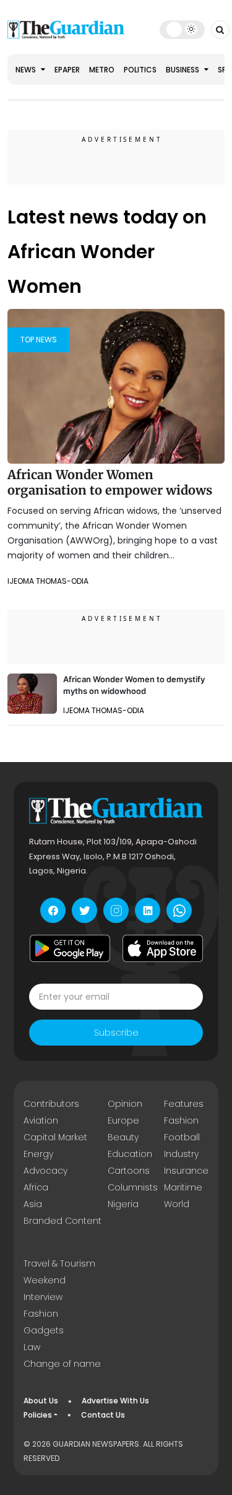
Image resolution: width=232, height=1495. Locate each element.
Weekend (45, 1280)
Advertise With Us (115, 1400)
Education (130, 1154)
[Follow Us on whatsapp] (179, 910)
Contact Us (103, 1415)
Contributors (51, 1104)
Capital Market (55, 1137)
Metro (101, 69)
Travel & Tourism (59, 1263)
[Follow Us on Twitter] (84, 910)
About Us (41, 1400)
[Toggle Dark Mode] (182, 29)
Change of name (62, 1364)
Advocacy (45, 1170)
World (176, 1204)
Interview (43, 1297)
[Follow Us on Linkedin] (147, 910)
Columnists (133, 1187)
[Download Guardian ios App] (162, 948)
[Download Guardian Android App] (70, 948)
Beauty (123, 1137)
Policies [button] (38, 1415)
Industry (181, 1154)
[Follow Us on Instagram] (116, 910)
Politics (140, 69)
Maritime (183, 1187)
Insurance (186, 1170)
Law (32, 1347)
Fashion (181, 1120)
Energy (38, 1154)
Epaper (67, 69)
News (26, 69)
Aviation (41, 1120)
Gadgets (44, 1330)
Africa (36, 1187)
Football (182, 1137)
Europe (123, 1120)
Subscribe (116, 1032)
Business (183, 69)
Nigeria (123, 1204)
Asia (33, 1204)
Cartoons (129, 1170)
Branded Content (62, 1221)
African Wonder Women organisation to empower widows (109, 482)
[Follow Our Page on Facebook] (53, 910)
